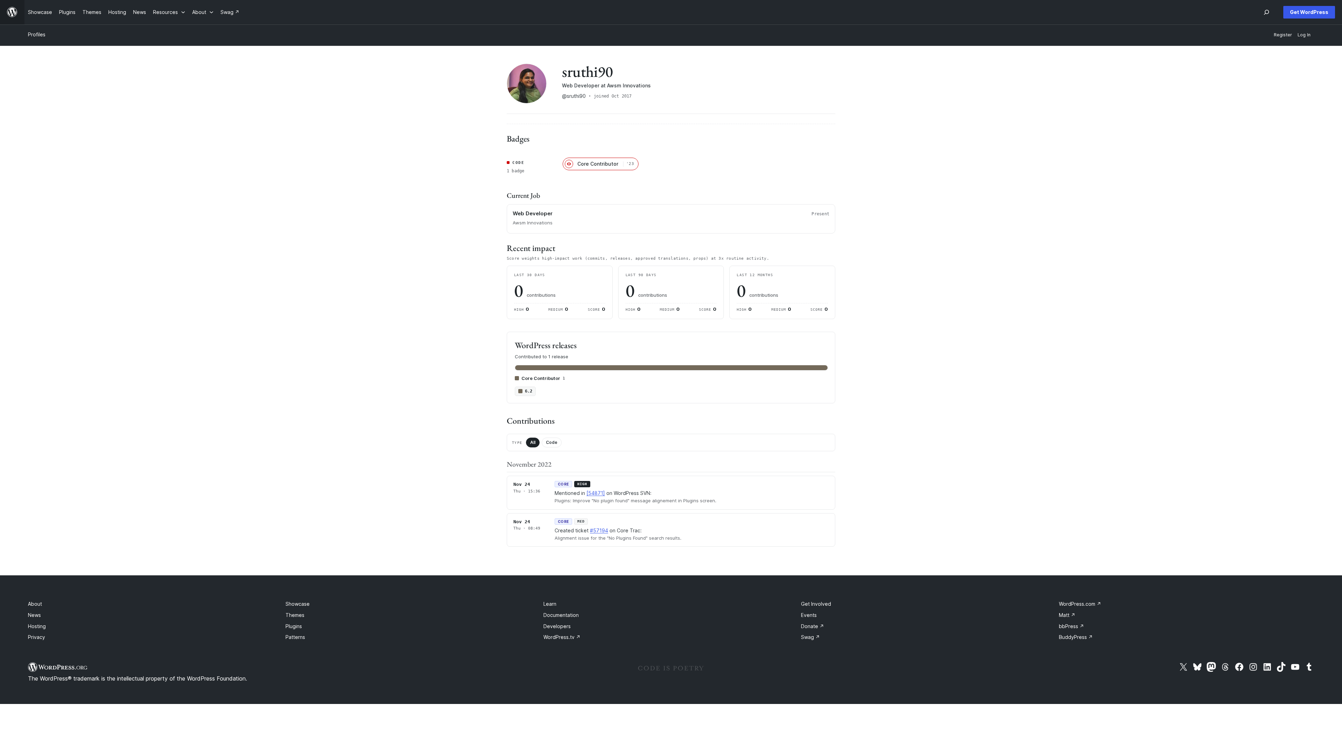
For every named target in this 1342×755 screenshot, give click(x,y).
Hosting (37, 626)
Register (1283, 34)
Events (809, 615)
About (35, 604)
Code (551, 442)
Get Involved (816, 604)
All (532, 442)
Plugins (294, 626)
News (34, 615)
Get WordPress (1309, 12)
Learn (549, 604)
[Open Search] (1266, 12)
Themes (295, 615)
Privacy (36, 637)
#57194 (599, 530)
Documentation (561, 615)
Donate (812, 626)
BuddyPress (1076, 637)
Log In (1304, 34)
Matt (1067, 615)
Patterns (295, 637)
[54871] (595, 493)
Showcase (298, 604)
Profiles (36, 34)
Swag (810, 637)
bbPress (1071, 626)
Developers (557, 626)
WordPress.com (1080, 604)
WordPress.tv (561, 637)
